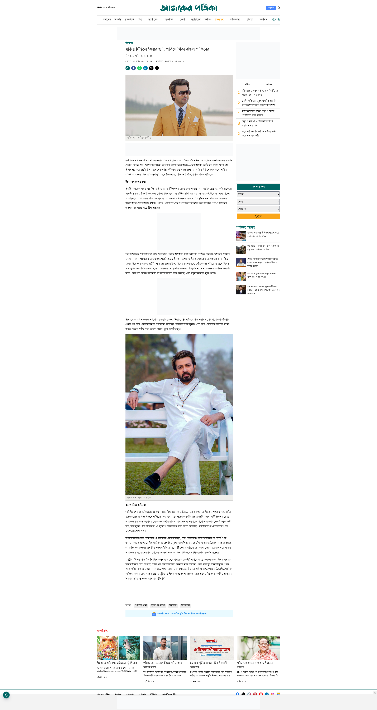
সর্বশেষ (269, 85)
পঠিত (247, 85)
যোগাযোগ (142, 694)
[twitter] (151, 68)
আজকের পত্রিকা (103, 694)
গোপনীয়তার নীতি (169, 694)
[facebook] (133, 68)
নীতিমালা (154, 694)
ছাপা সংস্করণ (158, 605)
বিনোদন (185, 605)
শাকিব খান (141, 605)
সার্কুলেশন (130, 694)
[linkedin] (145, 68)
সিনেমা (173, 605)
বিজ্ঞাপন (118, 694)
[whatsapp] (139, 68)
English (271, 7)
